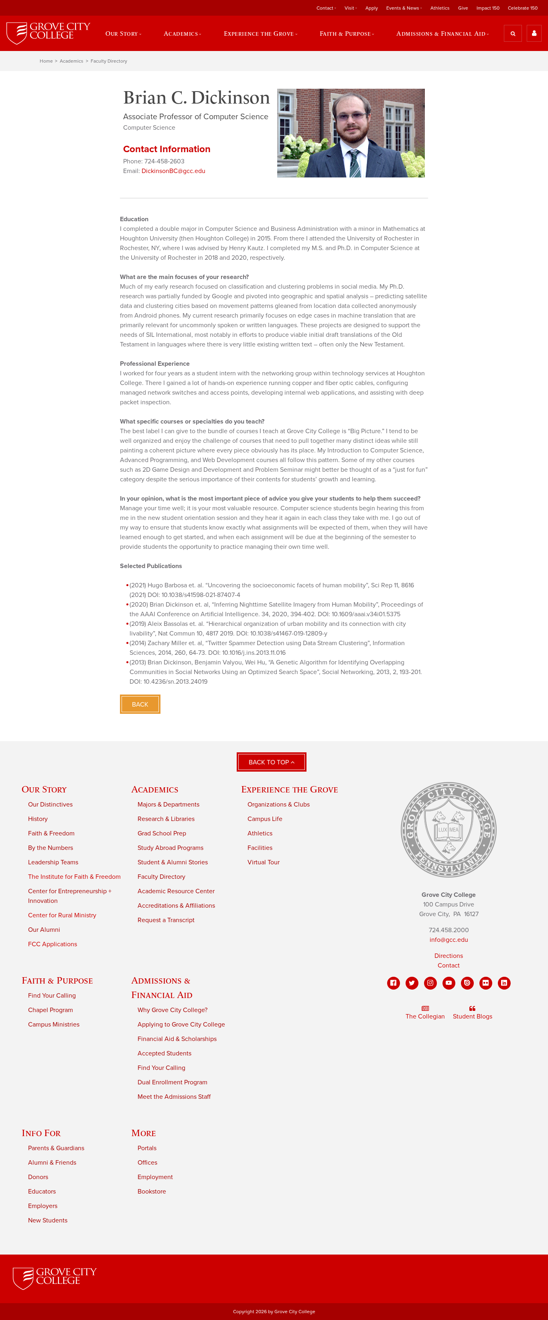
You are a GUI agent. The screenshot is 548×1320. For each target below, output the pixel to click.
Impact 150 (488, 8)
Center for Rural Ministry (62, 915)
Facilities (260, 848)
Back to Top (269, 762)
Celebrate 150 (523, 8)
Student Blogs (472, 1016)
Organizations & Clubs (279, 805)
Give (463, 8)
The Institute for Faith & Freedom (74, 877)
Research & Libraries (166, 819)
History (38, 819)
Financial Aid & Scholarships (177, 1039)
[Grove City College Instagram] (430, 983)
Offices (147, 1163)
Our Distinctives (50, 805)
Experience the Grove (289, 789)
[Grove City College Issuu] (467, 983)
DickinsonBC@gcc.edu (173, 171)
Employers (42, 1206)
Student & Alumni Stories (173, 862)
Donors (38, 1177)
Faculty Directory (109, 61)
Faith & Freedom (51, 833)
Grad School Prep (162, 833)
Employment (155, 1177)
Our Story (44, 789)
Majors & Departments (168, 805)
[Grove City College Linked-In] (504, 983)
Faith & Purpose (57, 980)
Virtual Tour (264, 862)
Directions (448, 956)
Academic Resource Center (176, 891)
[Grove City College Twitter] (412, 983)
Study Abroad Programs (170, 848)
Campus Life (265, 819)
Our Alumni (44, 930)
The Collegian (425, 1016)
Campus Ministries (53, 1025)
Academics (71, 61)
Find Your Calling (52, 996)
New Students (47, 1220)
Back (140, 705)
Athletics (440, 8)
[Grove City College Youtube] (448, 983)
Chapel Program (50, 1010)
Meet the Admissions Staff (174, 1097)
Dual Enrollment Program (172, 1082)
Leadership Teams (53, 862)
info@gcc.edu (449, 940)
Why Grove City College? (172, 1010)
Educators (42, 1192)
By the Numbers (50, 848)
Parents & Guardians (56, 1148)
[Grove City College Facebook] (393, 983)
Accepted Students (164, 1053)
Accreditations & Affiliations (176, 906)
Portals (147, 1148)
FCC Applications (52, 944)
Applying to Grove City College (181, 1025)
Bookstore (152, 1192)
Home (46, 61)
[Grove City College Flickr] (485, 983)
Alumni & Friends (52, 1163)
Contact (449, 965)
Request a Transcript (166, 920)
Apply (371, 8)
